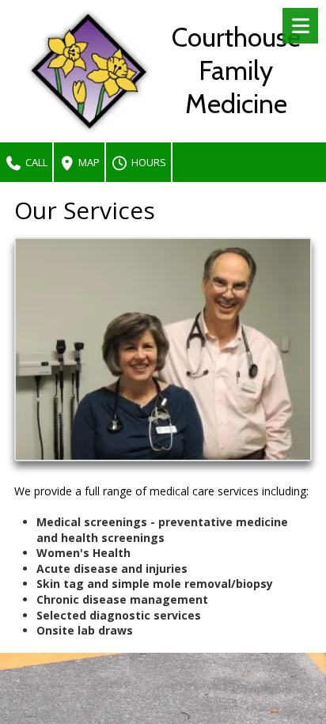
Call (35, 162)
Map (88, 162)
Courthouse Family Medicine (236, 70)
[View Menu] (300, 26)
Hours (147, 162)
